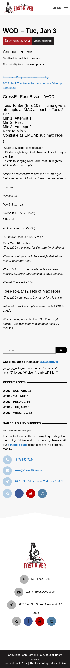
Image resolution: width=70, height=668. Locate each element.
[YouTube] (31, 493)
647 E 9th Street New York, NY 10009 (39, 481)
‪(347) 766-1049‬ (40, 578)
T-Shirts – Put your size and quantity (26, 77)
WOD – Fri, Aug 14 (16, 401)
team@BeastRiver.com (29, 470)
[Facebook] (20, 493)
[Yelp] (8, 493)
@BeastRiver (49, 361)
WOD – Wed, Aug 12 (17, 412)
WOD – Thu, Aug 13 (17, 407)
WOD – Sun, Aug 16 (17, 390)
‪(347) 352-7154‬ (24, 459)
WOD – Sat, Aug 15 (16, 396)
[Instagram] (43, 493)
